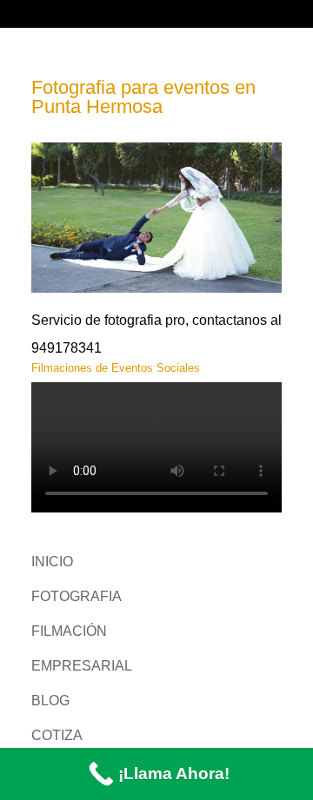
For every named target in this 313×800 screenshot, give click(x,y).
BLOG (50, 700)
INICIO (52, 561)
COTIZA (57, 735)
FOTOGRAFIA (76, 596)
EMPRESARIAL (81, 665)
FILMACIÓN (69, 631)
